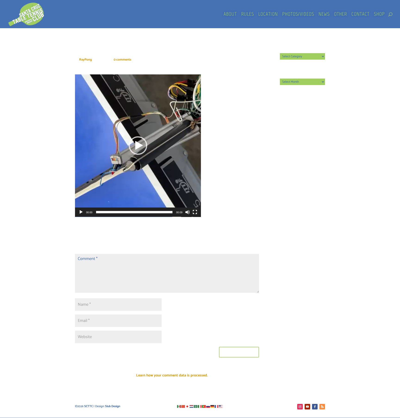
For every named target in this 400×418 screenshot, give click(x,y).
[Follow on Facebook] (315, 406)
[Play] (81, 212)
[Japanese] (187, 406)
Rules (247, 14)
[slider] (134, 212)
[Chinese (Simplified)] (183, 406)
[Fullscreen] (195, 212)
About (230, 14)
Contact (360, 14)
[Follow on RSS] (322, 406)
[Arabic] (196, 406)
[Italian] (200, 406)
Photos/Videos (298, 14)
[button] (138, 145)
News (324, 14)
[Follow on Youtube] (307, 406)
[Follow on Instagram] (300, 406)
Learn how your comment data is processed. (172, 375)
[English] (221, 406)
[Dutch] (192, 406)
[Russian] (208, 406)
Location (268, 14)
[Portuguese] (204, 406)
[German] (212, 406)
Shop (379, 14)
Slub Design (112, 406)
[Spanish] (179, 406)
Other (340, 14)
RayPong (85, 59)
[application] (138, 145)
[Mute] (187, 212)
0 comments (122, 59)
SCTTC (88, 406)
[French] (217, 406)
